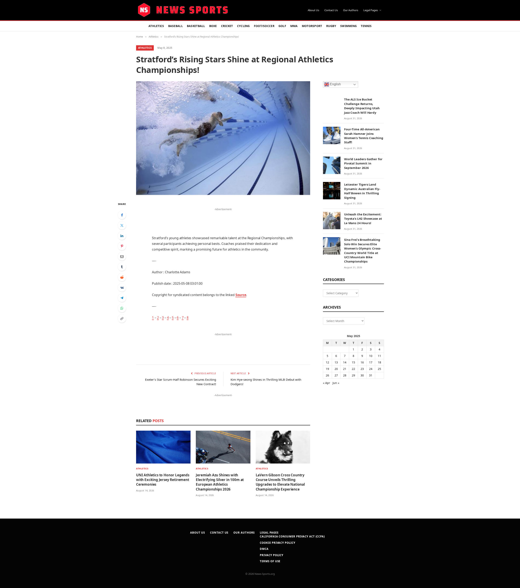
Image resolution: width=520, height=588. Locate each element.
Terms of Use (270, 561)
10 (370, 356)
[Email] (122, 256)
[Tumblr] (122, 267)
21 (344, 369)
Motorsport (312, 26)
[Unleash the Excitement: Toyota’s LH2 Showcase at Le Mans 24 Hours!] (331, 220)
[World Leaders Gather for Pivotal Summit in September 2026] (331, 165)
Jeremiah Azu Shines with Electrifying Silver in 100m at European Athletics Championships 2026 (220, 482)
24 (370, 369)
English (335, 84)
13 (336, 362)
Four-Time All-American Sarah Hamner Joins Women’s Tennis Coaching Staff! (363, 135)
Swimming (348, 26)
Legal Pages (370, 10)
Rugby (331, 26)
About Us (313, 10)
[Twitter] (122, 225)
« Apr (326, 383)
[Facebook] (122, 215)
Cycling (243, 26)
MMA (294, 26)
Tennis (366, 26)
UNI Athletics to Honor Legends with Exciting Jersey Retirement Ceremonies (162, 480)
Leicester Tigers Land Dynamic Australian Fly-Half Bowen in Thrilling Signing (362, 190)
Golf (282, 26)
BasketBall (196, 26)
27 (336, 375)
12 (327, 362)
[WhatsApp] (122, 308)
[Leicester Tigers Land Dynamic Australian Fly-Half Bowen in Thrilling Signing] (331, 190)
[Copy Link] (122, 319)
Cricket (227, 26)
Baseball (175, 26)
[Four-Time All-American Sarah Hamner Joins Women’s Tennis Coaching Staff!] (331, 135)
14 (344, 362)
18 (379, 362)
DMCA (264, 549)
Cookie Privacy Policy (277, 543)
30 (362, 375)
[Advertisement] (223, 218)
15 (353, 362)
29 (353, 375)
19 (327, 369)
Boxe (213, 26)
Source (240, 295)
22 (353, 369)
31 (370, 375)
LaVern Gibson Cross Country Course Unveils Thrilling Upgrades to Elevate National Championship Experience (280, 482)
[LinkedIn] (122, 236)
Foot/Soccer (264, 26)
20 (336, 369)
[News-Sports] (183, 10)
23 (362, 369)
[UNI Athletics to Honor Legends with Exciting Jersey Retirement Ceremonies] (163, 447)
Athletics (156, 26)
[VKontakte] (122, 287)
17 (370, 362)
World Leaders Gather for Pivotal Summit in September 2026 (363, 163)
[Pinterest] (122, 246)
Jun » (336, 383)
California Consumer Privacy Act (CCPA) (292, 536)
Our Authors (350, 10)
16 (362, 362)
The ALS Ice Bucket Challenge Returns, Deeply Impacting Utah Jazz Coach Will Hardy (362, 105)
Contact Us (331, 10)
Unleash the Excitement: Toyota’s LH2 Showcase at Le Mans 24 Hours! (363, 218)
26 (327, 375)
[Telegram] (122, 298)
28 (344, 375)
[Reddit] (122, 277)
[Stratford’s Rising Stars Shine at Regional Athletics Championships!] (223, 138)
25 (379, 369)
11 (379, 356)
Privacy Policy (271, 555)
